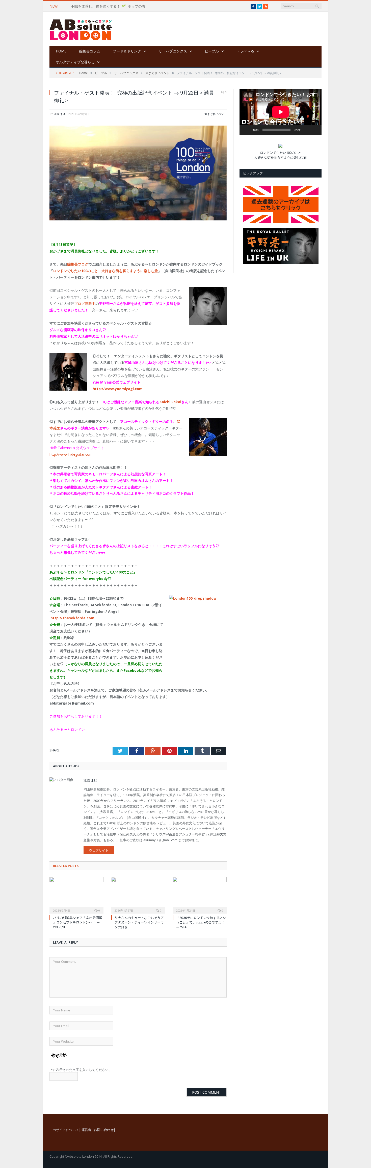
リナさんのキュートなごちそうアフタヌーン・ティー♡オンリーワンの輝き (139, 922)
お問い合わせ (104, 1129)
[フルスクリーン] (314, 122)
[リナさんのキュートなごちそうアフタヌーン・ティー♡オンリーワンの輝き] (138, 894)
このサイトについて (64, 1129)
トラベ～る (245, 51)
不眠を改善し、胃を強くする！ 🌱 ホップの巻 (108, 6)
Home (61, 51)
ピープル (212, 51)
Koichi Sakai (170, 401)
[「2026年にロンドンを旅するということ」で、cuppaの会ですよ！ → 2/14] (200, 894)
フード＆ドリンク (127, 51)
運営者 (86, 1129)
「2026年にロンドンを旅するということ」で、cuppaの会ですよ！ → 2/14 (201, 922)
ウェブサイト (99, 850)
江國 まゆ (60, 114)
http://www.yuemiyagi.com (118, 388)
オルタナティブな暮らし (75, 62)
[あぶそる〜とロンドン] (81, 28)
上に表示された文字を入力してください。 (80, 1069)
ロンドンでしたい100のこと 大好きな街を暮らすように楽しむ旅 (105, 270)
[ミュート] (306, 129)
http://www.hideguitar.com (71, 454)
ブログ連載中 (84, 303)
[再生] (246, 129)
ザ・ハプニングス (173, 51)
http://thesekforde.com (72, 618)
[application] (281, 112)
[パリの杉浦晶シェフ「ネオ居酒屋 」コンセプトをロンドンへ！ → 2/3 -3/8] (76, 894)
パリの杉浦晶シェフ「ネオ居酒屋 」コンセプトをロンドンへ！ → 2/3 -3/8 (77, 922)
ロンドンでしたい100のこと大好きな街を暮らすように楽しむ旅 (280, 155)
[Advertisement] (217, 29)
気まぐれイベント (215, 114)
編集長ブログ (77, 264)
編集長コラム (89, 51)
